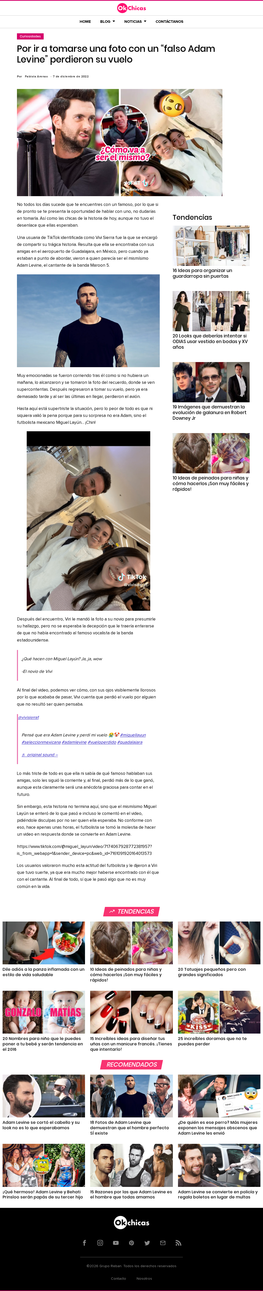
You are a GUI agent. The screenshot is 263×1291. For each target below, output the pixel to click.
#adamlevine (74, 742)
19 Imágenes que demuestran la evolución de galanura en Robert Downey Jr (210, 412)
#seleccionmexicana (41, 742)
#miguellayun (133, 735)
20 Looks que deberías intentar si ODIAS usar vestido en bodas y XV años (210, 341)
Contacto (118, 1278)
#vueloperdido (102, 742)
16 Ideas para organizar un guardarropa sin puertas (202, 273)
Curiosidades (30, 36)
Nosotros (144, 1278)
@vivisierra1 (28, 717)
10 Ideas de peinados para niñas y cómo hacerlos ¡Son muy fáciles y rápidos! (211, 483)
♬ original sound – (40, 755)
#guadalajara (129, 742)
